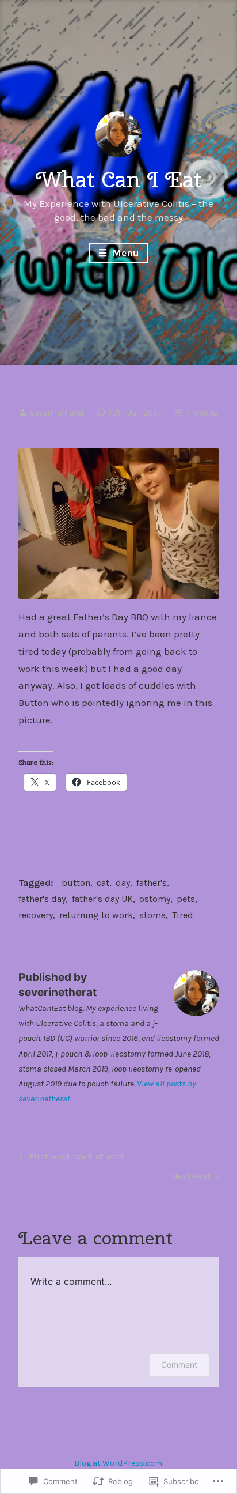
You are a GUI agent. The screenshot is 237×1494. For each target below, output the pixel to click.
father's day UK (102, 898)
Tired (182, 915)
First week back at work (70, 1158)
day (123, 882)
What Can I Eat (119, 179)
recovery (35, 915)
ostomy (154, 898)
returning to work (96, 915)
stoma (152, 915)
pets (186, 898)
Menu (124, 253)
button (76, 882)
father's (151, 882)
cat (103, 882)
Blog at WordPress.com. (118, 1463)
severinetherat (57, 412)
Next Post (191, 1178)
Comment (179, 1364)
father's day (42, 898)
